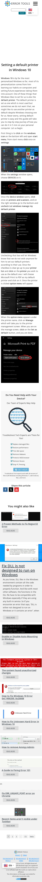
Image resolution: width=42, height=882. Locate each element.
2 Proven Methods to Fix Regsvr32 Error (20, 525)
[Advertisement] (21, 38)
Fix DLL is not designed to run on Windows (18, 570)
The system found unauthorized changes (19, 671)
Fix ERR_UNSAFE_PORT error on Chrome (18, 794)
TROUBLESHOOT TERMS (21, 860)
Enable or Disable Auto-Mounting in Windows (20, 637)
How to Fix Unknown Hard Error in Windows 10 (20, 722)
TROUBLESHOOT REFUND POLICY (34, 860)
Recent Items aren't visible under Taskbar (19, 820)
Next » (32, 836)
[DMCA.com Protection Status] (21, 879)
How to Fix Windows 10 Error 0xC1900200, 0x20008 (17, 697)
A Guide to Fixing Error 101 (16, 770)
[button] (21, 469)
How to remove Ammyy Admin (18, 747)
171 (25, 836)
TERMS (25, 855)
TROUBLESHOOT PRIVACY (8, 860)
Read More (10, 531)
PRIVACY (17, 855)
